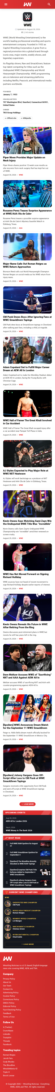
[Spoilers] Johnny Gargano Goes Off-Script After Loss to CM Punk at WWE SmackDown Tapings (24, 778)
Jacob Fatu (8, 1058)
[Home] (7, 959)
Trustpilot (7, 1037)
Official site (11, 118)
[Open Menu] (6, 4)
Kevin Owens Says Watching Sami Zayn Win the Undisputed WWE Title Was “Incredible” (27, 522)
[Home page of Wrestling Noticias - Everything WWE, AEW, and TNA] (27, 4)
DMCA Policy (8, 1003)
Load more (29, 804)
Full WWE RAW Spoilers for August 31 (24, 844)
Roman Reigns (9, 1055)
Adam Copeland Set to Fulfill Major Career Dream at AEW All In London (26, 369)
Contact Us (8, 989)
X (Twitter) (7, 1027)
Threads (6, 1041)
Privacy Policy (9, 979)
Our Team (7, 986)
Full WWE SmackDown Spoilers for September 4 (24, 853)
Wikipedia (27, 118)
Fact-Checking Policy (12, 1010)
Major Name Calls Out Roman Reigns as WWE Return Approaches (25, 265)
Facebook (7, 1044)
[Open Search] (49, 4)
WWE (21, 175)
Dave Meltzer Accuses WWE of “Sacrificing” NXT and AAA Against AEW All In (27, 676)
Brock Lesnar (8, 1075)
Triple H (6, 1072)
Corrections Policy (11, 999)
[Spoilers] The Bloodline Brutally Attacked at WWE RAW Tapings (23, 862)
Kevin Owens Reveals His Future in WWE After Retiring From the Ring (25, 626)
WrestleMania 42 (10, 1069)
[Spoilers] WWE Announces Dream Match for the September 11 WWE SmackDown (25, 726)
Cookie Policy (9, 996)
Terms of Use (9, 1017)
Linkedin (6, 1034)
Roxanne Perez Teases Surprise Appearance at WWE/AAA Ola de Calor (27, 212)
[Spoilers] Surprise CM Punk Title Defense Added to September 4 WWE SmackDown (23, 872)
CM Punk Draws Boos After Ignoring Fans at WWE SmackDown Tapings (27, 318)
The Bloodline (9, 1065)
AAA (20, 228)
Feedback (7, 1013)
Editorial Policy (9, 1006)
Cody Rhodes (8, 1062)
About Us (7, 982)
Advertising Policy (10, 992)
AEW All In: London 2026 (16, 821)
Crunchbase (8, 1031)
